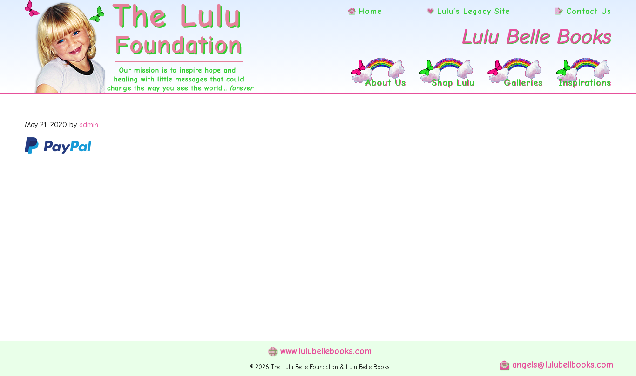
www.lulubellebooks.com (324, 351)
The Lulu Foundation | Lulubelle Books (140, 46)
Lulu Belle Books (536, 36)
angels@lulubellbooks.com (561, 364)
